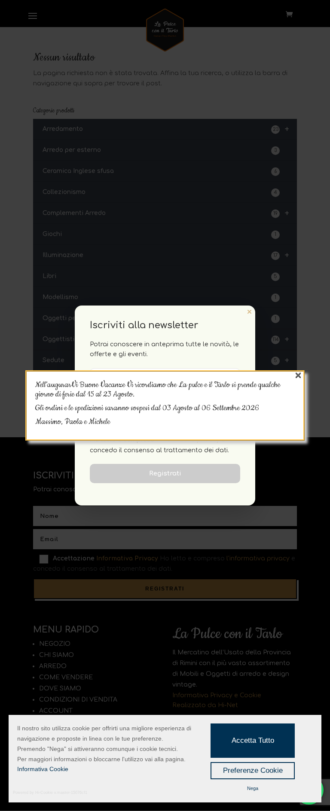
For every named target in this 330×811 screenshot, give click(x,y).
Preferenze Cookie (253, 770)
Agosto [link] (183, 408)
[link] (230, 408)
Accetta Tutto (253, 740)
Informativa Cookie (42, 769)
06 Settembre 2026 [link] (230, 408)
